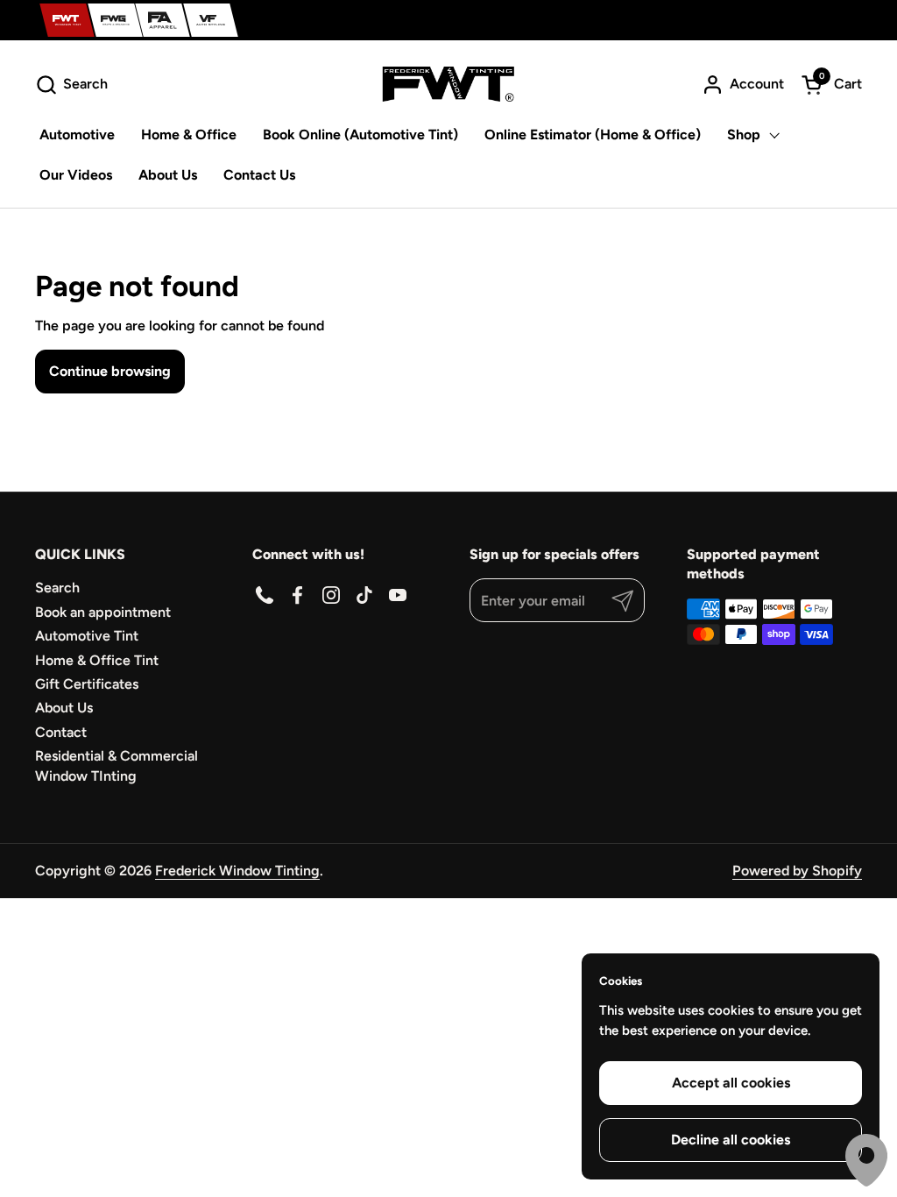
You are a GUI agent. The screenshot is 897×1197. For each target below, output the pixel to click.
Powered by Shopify (797, 870)
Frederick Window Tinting (237, 870)
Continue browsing (110, 371)
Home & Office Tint (97, 660)
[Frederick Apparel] (162, 20)
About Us (64, 707)
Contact (61, 732)
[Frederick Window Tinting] (67, 20)
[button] (71, 85)
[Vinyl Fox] (210, 20)
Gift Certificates (86, 684)
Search (57, 587)
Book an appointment (103, 612)
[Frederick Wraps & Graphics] (115, 20)
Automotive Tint (86, 635)
